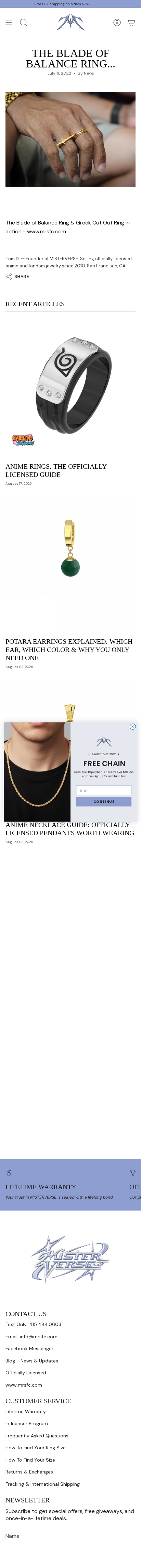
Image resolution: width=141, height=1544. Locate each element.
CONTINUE (104, 801)
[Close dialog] (133, 727)
